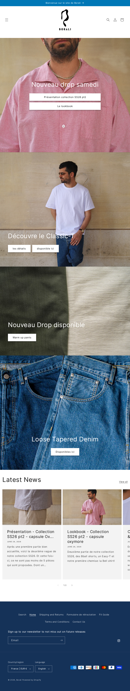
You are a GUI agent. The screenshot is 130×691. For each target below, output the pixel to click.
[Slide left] (58, 585)
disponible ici (45, 248)
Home (32, 614)
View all (123, 481)
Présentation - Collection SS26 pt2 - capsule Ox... (30, 534)
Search (22, 614)
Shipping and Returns (51, 614)
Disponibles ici (65, 451)
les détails (19, 248)
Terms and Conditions (57, 621)
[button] (6, 19)
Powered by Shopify (31, 680)
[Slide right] (71, 585)
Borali (19, 680)
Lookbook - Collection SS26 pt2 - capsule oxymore (88, 536)
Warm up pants (22, 337)
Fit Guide (104, 614)
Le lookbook (65, 105)
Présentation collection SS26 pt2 (65, 96)
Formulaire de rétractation (81, 614)
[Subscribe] (61, 640)
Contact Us (79, 621)
